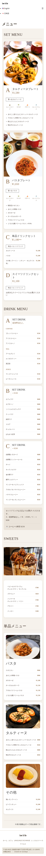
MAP (37, 849)
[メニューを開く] (42, 8)
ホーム (5, 840)
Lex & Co (5, 3)
